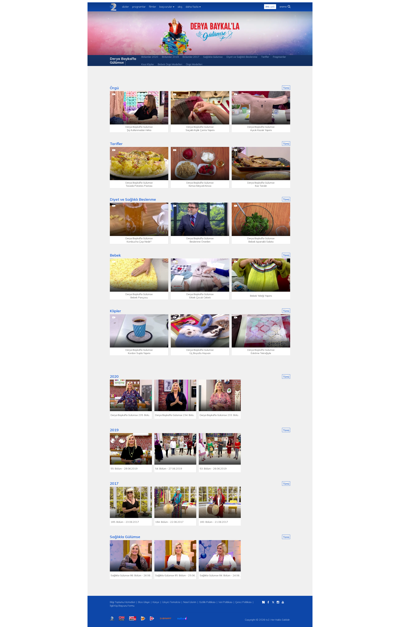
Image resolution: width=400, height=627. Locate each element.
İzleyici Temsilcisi (171, 602)
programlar (139, 6)
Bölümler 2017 (190, 56)
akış (180, 6)
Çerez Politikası (243, 602)
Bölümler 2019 (170, 56)
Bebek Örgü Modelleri (170, 64)
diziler (125, 6)
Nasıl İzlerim (189, 602)
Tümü (286, 87)
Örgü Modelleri (194, 64)
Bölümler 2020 (149, 56)
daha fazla (192, 6)
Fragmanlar (279, 56)
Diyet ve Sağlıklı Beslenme (241, 56)
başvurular (165, 6)
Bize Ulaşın (144, 602)
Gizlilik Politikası (207, 602)
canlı (271, 6)
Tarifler (265, 56)
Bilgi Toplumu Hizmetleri (122, 602)
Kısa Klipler (147, 64)
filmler (152, 6)
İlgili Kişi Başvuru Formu (122, 605)
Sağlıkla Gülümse (213, 56)
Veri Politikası (225, 602)
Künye (156, 602)
